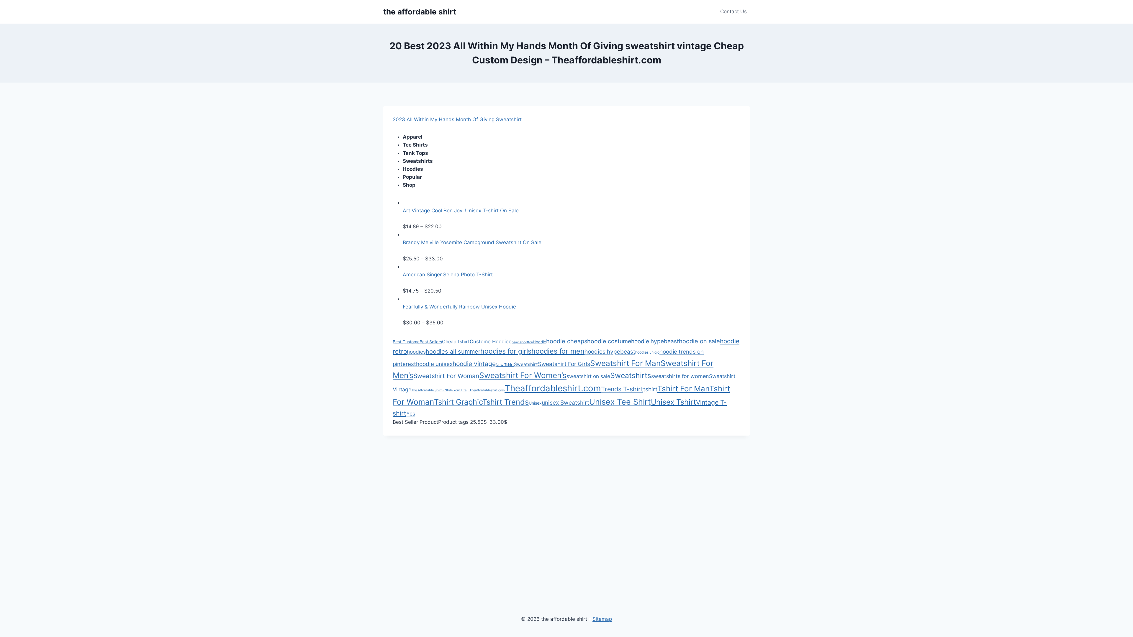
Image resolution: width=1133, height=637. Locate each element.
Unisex (535, 402)
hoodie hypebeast (655, 341)
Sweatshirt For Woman (446, 376)
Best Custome (406, 341)
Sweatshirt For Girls (564, 364)
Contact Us (733, 11)
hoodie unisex (434, 364)
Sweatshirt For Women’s (522, 375)
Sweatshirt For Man (625, 363)
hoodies (416, 352)
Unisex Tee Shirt (620, 401)
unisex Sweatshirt (565, 402)
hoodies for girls (505, 351)
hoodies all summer (453, 351)
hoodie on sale (699, 341)
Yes (410, 414)
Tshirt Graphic (458, 401)
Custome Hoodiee (491, 341)
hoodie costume (609, 341)
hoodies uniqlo (647, 352)
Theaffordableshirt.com (553, 388)
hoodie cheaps (566, 341)
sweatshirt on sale (588, 376)
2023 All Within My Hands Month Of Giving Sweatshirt (457, 119)
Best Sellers (431, 341)
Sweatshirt (526, 364)
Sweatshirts (630, 375)
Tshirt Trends (505, 401)
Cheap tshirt (456, 341)
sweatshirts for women (680, 376)
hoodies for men (557, 351)
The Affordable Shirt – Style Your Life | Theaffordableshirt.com (458, 390)
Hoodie (539, 341)
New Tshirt (505, 364)
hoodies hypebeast (609, 351)
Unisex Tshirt (673, 402)
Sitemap (602, 619)
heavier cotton (522, 342)
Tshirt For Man (683, 388)
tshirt (650, 389)
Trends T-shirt (622, 389)
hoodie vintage (474, 363)
